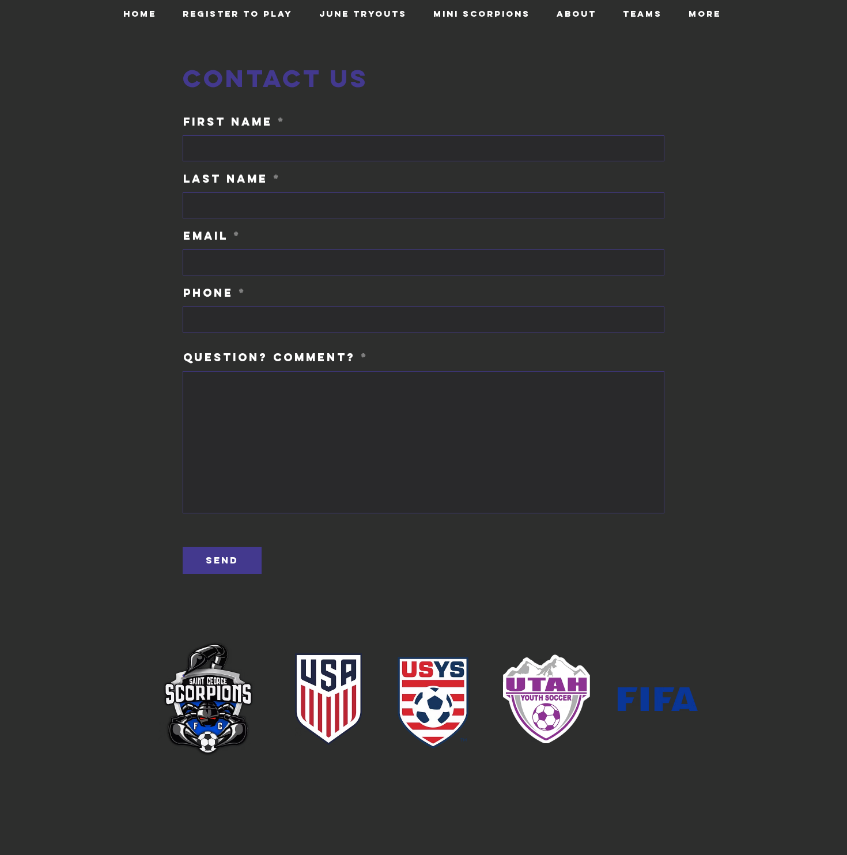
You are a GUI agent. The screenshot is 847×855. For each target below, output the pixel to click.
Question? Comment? (269, 357)
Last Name (225, 179)
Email (205, 236)
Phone (208, 293)
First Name (228, 122)
